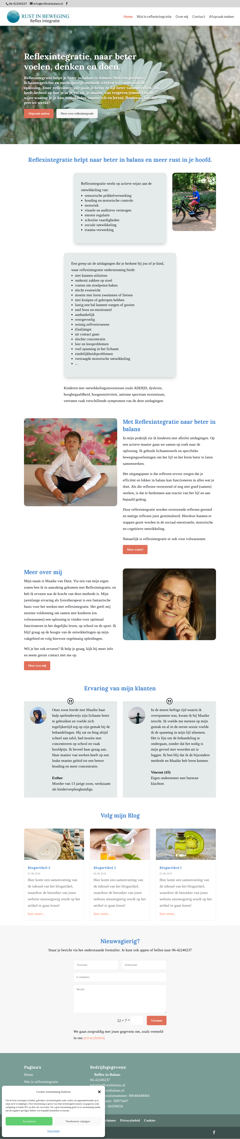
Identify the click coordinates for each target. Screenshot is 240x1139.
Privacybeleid (53, 1131)
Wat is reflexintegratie (154, 17)
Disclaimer (108, 1120)
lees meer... (36, 914)
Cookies (149, 1120)
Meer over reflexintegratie (77, 113)
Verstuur (156, 1020)
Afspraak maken (221, 17)
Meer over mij (37, 665)
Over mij (182, 17)
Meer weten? (135, 549)
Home (128, 17)
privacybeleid (94, 1038)
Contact (198, 17)
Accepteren (29, 1121)
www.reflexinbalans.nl (107, 1090)
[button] (99, 1092)
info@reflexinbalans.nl (107, 1085)
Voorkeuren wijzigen (78, 1121)
